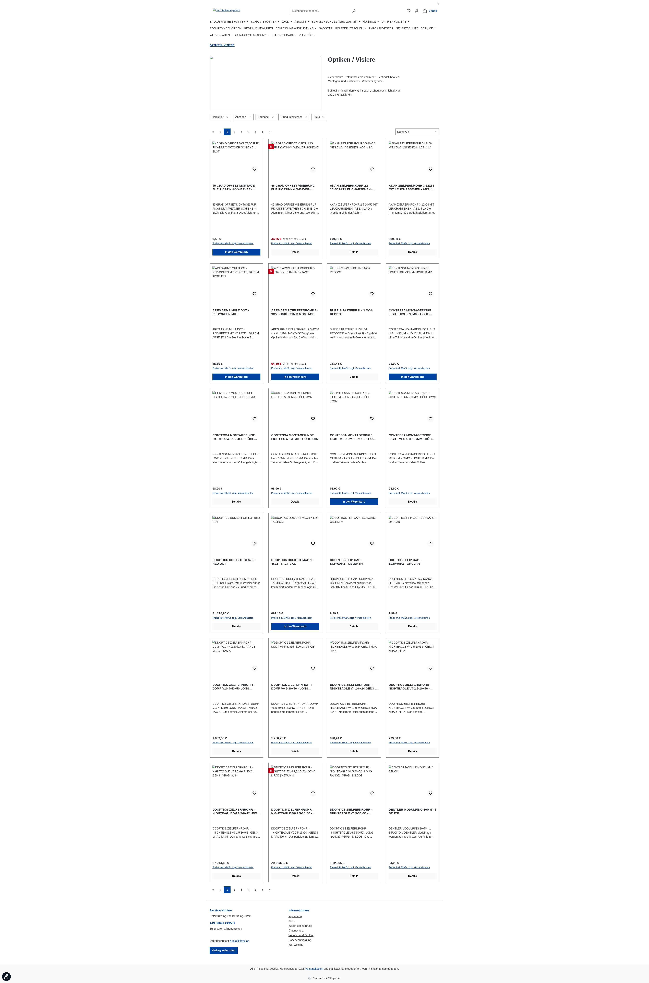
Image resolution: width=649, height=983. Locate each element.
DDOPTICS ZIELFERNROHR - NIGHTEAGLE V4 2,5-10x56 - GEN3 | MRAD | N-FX (410, 686)
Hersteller (218, 117)
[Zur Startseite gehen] (226, 10)
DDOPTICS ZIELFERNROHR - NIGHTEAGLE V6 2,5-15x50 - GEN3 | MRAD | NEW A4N (292, 811)
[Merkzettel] (409, 10)
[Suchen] (354, 11)
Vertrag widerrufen (223, 950)
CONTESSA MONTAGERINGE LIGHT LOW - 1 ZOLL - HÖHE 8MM (233, 437)
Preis (317, 117)
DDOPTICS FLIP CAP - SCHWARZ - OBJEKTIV (346, 561)
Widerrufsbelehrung (300, 925)
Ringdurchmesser (292, 117)
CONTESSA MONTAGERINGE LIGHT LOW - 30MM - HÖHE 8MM (295, 437)
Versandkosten (314, 968)
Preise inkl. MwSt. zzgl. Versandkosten (233, 243)
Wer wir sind (296, 944)
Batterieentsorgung (300, 940)
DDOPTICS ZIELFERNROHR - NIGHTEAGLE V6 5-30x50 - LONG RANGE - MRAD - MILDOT (353, 811)
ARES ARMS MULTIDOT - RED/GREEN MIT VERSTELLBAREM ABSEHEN (233, 312)
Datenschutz (296, 930)
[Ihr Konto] (417, 10)
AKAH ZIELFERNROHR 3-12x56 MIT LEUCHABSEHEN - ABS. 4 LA (411, 187)
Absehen (241, 117)
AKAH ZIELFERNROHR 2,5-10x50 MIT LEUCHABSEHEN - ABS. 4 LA (351, 187)
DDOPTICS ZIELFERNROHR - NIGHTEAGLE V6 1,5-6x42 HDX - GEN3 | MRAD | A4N (235, 811)
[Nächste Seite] (262, 132)
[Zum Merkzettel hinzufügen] (254, 169)
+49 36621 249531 (222, 923)
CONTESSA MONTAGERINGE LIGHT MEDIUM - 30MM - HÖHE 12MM (411, 437)
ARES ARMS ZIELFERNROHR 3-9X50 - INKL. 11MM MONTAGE (294, 312)
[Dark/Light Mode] (438, 3)
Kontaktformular (239, 940)
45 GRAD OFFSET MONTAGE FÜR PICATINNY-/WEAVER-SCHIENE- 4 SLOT (233, 187)
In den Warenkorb (236, 252)
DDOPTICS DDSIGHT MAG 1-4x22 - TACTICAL (292, 561)
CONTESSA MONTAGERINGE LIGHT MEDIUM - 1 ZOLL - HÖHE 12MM (353, 437)
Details (295, 252)
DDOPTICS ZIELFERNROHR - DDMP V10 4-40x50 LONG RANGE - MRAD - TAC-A (233, 686)
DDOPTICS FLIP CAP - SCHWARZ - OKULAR (405, 561)
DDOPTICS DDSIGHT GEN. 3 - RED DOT (233, 561)
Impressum (295, 916)
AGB (291, 921)
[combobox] (320, 11)
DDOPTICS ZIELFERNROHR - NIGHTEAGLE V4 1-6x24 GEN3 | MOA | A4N (353, 686)
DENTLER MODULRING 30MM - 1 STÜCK (412, 811)
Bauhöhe (263, 117)
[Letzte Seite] (269, 132)
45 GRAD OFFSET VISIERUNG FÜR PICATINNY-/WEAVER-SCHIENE (293, 187)
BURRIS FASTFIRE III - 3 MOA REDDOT (351, 312)
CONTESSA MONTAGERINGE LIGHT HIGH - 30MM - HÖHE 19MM (410, 312)
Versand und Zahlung (301, 935)
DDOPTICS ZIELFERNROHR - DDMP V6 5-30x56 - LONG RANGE (292, 686)
